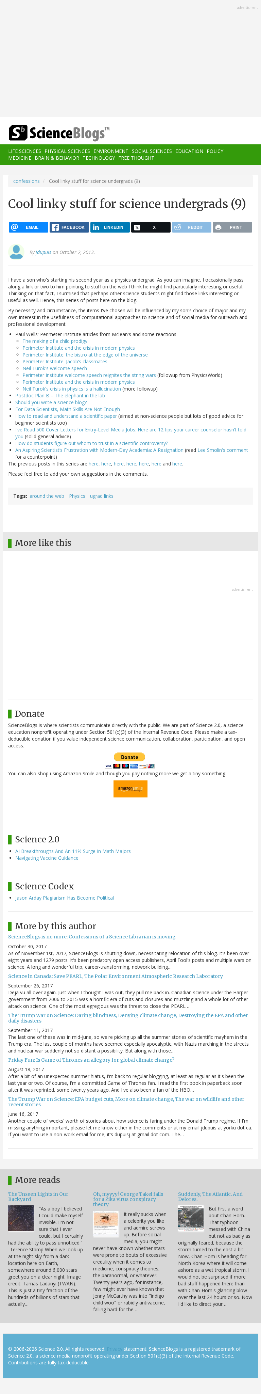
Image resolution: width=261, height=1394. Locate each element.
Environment (110, 151)
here (94, 463)
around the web (47, 496)
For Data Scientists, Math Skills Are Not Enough (67, 409)
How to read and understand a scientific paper (66, 416)
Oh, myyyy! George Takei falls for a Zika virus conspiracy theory (128, 1199)
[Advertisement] (130, 59)
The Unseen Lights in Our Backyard (38, 1196)
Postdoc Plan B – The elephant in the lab (60, 395)
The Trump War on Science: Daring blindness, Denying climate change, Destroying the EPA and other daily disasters (128, 1018)
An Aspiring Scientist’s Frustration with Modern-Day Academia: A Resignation (99, 450)
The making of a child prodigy (54, 341)
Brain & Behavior (57, 158)
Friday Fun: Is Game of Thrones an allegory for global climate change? (91, 1060)
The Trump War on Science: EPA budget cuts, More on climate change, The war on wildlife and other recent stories (126, 1101)
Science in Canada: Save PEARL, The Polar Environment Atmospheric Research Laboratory (115, 976)
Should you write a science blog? (51, 402)
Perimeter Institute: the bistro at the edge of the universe (85, 354)
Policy (215, 151)
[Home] (49, 133)
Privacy (114, 1349)
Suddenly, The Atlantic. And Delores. (210, 1196)
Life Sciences (24, 151)
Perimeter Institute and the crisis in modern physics (78, 348)
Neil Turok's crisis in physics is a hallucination (71, 388)
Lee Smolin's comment (222, 450)
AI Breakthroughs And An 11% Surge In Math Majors (73, 851)
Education (189, 151)
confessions (26, 181)
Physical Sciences (67, 151)
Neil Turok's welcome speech (54, 368)
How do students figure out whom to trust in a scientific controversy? (91, 443)
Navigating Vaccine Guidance (47, 858)
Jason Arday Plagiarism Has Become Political (64, 897)
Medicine (19, 158)
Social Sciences (152, 151)
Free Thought (136, 158)
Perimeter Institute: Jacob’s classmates (64, 361)
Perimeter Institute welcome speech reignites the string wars (89, 375)
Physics (77, 496)
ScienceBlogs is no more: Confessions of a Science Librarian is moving (92, 937)
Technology (99, 158)
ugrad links (102, 496)
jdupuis (43, 252)
